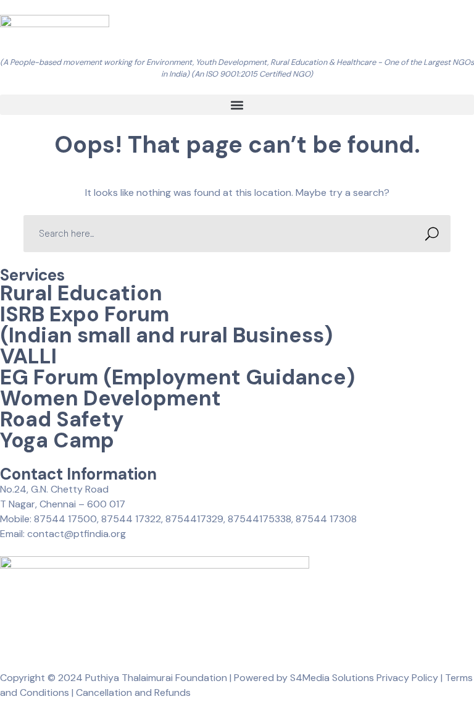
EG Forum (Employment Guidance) (177, 377)
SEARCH (432, 233)
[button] (237, 105)
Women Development (110, 398)
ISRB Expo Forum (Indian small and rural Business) (166, 324)
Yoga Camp (57, 440)
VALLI (28, 356)
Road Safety (62, 419)
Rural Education (81, 293)
